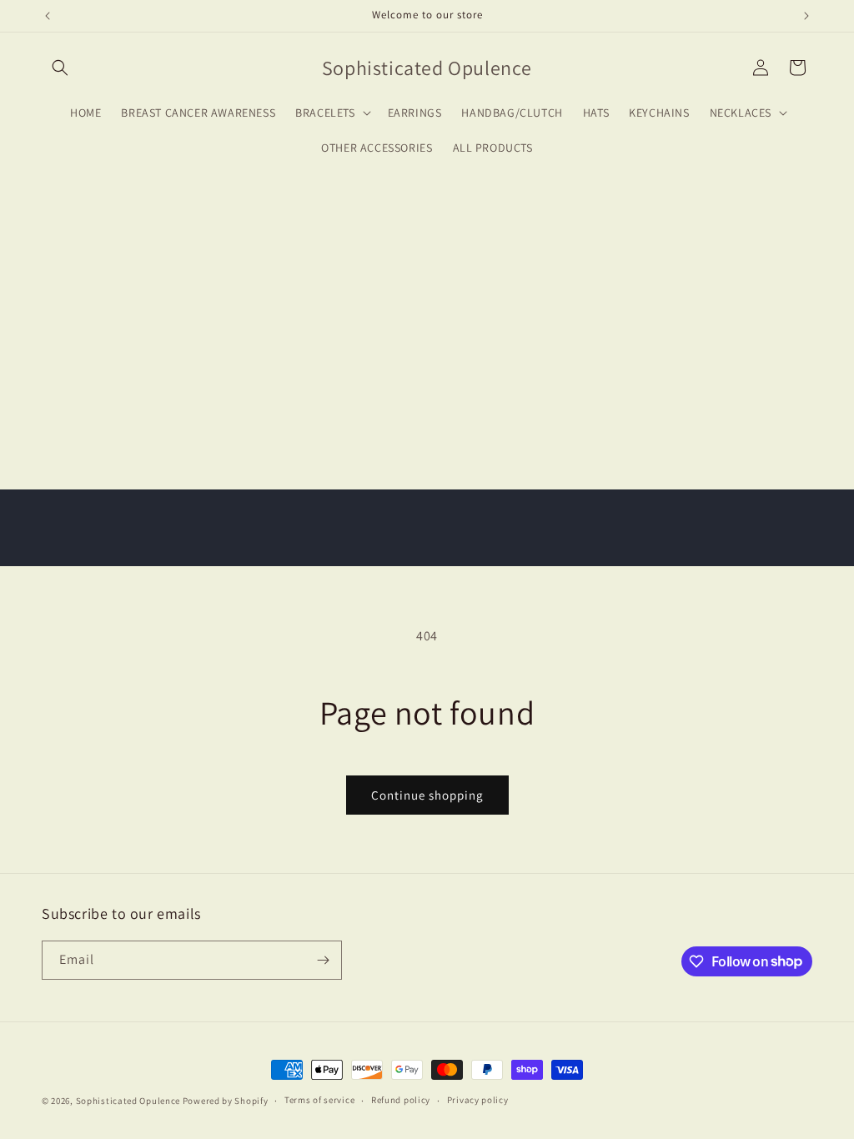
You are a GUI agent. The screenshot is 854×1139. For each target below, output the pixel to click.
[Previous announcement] (47, 16)
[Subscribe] (322, 960)
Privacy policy (478, 1100)
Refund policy (400, 1100)
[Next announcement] (806, 16)
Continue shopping (427, 795)
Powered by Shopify (226, 1100)
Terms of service (319, 1100)
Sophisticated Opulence (128, 1100)
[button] (60, 67)
